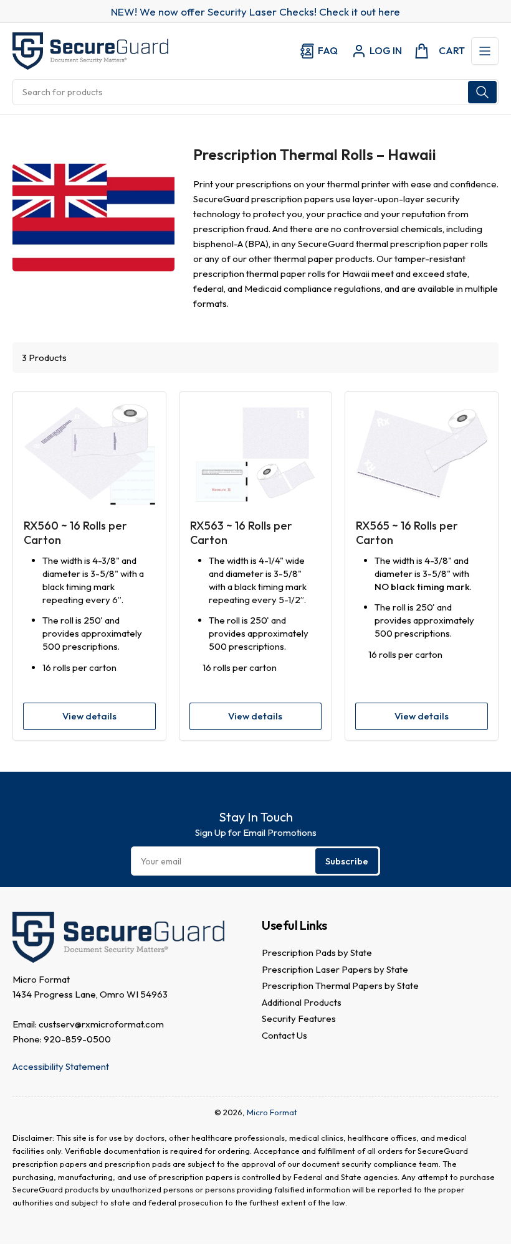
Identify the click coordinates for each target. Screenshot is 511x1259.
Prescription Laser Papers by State (335, 969)
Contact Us (284, 1035)
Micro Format (272, 1112)
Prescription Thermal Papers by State (340, 985)
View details (89, 716)
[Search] (482, 92)
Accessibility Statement (60, 1066)
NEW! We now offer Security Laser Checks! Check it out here (255, 11)
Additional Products (301, 1002)
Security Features (299, 1018)
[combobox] (255, 92)
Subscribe (346, 861)
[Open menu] (485, 51)
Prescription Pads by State (317, 952)
